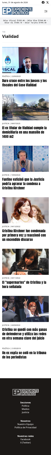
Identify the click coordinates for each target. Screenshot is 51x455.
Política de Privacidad (25, 427)
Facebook (25, 439)
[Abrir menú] (46, 11)
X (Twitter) (25, 442)
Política (6, 76)
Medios (25, 409)
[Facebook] (43, 2)
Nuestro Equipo (25, 424)
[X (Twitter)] (47, 2)
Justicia (5, 123)
